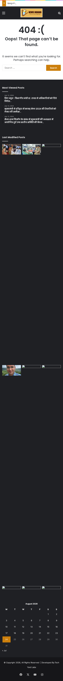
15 (48, 627)
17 (6, 633)
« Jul (4, 650)
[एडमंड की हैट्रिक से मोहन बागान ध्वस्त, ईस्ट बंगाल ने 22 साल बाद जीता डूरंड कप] (51, 254)
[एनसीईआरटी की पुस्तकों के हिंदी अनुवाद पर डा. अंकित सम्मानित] (11, 370)
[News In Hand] (31, 13)
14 (40, 627)
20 (31, 633)
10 (6, 627)
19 (23, 633)
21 (40, 633)
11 (15, 627)
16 (57, 627)
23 (56, 633)
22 (48, 633)
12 (23, 627)
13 (31, 627)
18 (15, 633)
